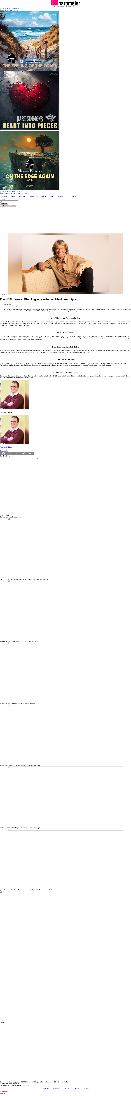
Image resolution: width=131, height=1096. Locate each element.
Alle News (86, 1088)
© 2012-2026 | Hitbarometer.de (9, 1083)
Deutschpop (22, 196)
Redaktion (76, 1088)
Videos (52, 196)
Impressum (56, 1088)
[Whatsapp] (16, 453)
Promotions (61, 196)
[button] (65, 1093)
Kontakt (66, 1088)
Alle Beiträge (4, 451)
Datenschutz (45, 1088)
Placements (72, 196)
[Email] (30, 453)
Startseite (4, 196)
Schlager (32, 196)
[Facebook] (3, 453)
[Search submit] (1, 202)
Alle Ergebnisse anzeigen (8, 205)
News (13, 196)
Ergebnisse (4, 203)
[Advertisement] (57, 220)
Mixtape (43, 196)
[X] (10, 453)
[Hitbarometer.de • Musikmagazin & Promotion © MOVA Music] (65, 4)
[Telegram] (23, 453)
